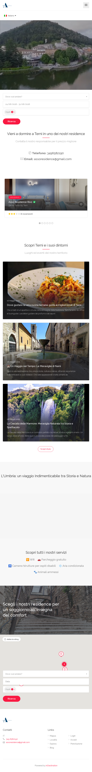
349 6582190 (12, 739)
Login (72, 736)
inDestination (51, 765)
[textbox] (46, 95)
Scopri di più (45, 449)
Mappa (53, 736)
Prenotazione (76, 744)
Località (53, 740)
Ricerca (12, 121)
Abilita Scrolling (13, 639)
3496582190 (55, 153)
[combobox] (46, 96)
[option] (46, 200)
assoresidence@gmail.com (53, 159)
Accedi (73, 740)
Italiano (11, 16)
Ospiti (9, 112)
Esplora (53, 744)
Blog (52, 748)
